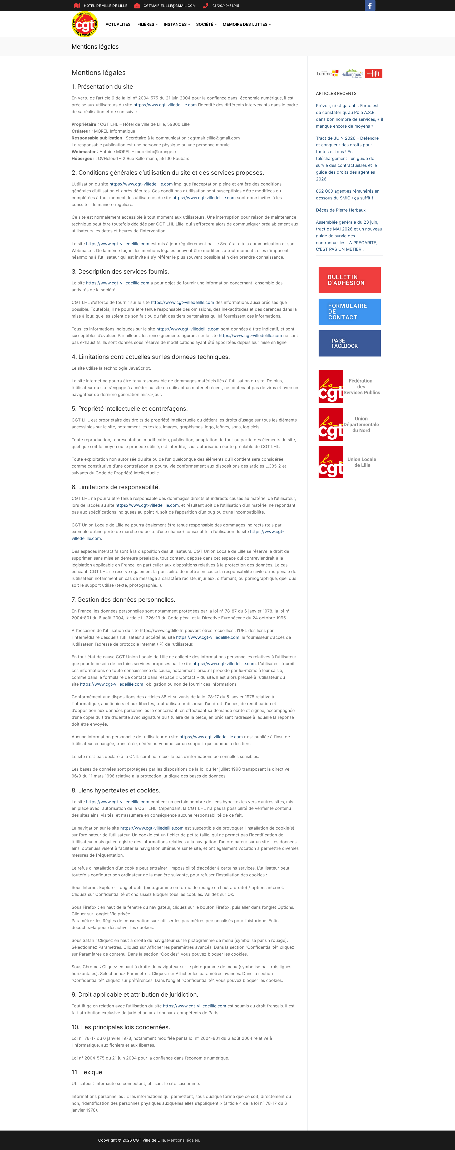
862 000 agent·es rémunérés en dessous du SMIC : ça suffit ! (347, 194)
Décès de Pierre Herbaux (341, 210)
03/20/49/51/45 (225, 6)
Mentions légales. (183, 1140)
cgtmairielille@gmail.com (170, 6)
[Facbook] (370, 5)
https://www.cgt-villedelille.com (165, 104)
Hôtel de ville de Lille (105, 6)
